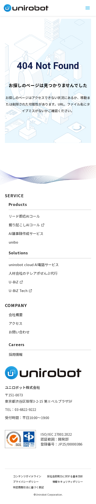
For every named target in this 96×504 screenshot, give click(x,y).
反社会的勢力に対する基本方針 (65, 476)
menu (87, 8)
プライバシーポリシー (26, 481)
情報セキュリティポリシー (67, 481)
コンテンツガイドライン (27, 476)
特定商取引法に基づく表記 (28, 487)
